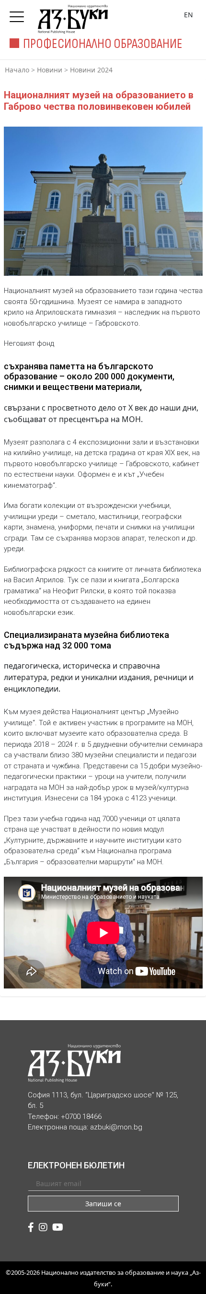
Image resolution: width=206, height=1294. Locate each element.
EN (188, 14)
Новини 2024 (91, 69)
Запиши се (103, 1203)
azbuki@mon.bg (116, 1127)
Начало (17, 69)
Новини (49, 69)
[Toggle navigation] (19, 14)
